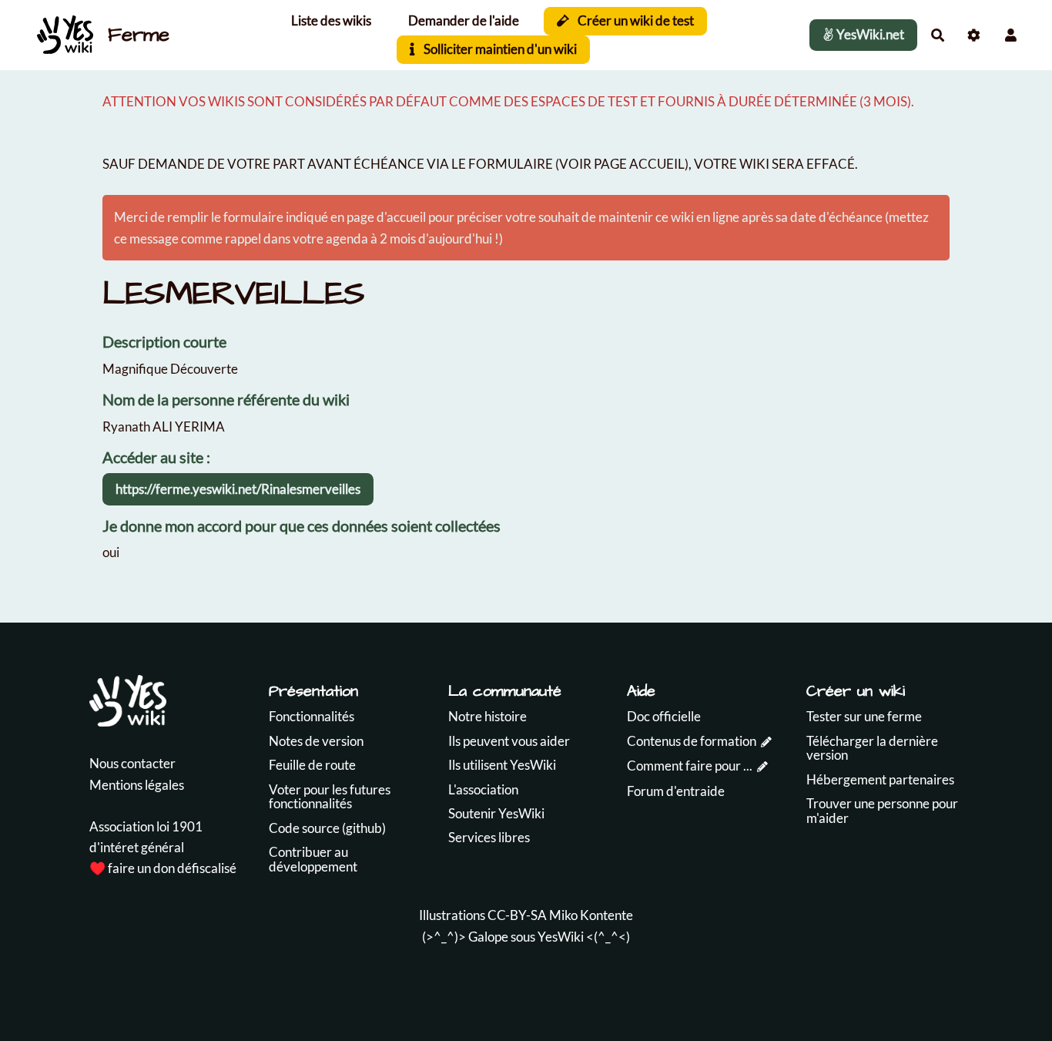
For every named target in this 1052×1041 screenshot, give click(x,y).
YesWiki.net (869, 34)
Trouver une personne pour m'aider (882, 810)
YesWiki (561, 937)
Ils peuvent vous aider (509, 741)
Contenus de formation (691, 741)
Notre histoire (487, 716)
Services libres (489, 837)
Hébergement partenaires (880, 779)
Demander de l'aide (463, 20)
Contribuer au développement (313, 859)
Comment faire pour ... (689, 765)
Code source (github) (327, 828)
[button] (1010, 35)
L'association (483, 789)
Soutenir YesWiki (496, 813)
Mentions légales (136, 785)
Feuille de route (312, 765)
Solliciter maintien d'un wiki (499, 49)
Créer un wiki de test (634, 20)
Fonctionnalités (311, 716)
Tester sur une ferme (864, 716)
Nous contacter (132, 763)
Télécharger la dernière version (872, 748)
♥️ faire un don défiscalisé (162, 868)
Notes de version (316, 741)
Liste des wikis (331, 20)
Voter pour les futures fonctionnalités (329, 796)
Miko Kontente (591, 915)
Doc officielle (664, 716)
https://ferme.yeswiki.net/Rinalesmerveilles (238, 489)
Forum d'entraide (676, 791)
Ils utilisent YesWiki (502, 765)
